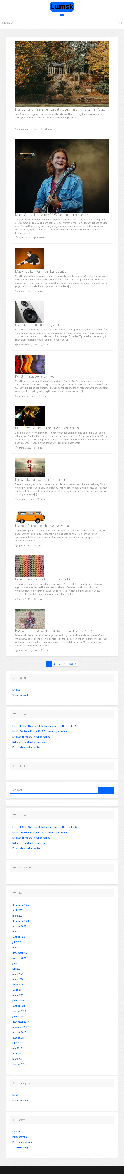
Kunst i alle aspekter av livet (34, 376)
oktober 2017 (19, 1032)
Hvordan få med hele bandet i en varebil (42, 526)
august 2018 (19, 1006)
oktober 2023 (19, 926)
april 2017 (17, 1053)
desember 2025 (20, 905)
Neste (72, 663)
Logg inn (16, 1131)
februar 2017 (19, 1064)
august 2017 (19, 1037)
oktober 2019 (19, 984)
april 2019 (17, 990)
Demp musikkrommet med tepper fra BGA (44, 579)
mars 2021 (18, 974)
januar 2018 (18, 1016)
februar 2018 (19, 1011)
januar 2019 (18, 1000)
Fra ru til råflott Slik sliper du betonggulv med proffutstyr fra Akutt (60, 109)
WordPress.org (20, 1147)
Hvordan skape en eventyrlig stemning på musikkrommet (54, 631)
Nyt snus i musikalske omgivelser (38, 325)
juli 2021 (16, 963)
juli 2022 (16, 942)
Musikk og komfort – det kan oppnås (40, 271)
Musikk (16, 689)
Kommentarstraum (22, 1142)
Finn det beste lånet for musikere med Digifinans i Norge (54, 428)
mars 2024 (18, 915)
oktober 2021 (19, 958)
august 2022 (19, 937)
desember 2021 (20, 953)
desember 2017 (20, 1022)
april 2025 (17, 910)
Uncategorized (20, 695)
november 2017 (20, 1027)
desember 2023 (20, 921)
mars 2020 (18, 979)
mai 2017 (17, 1048)
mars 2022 (18, 947)
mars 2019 (18, 995)
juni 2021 (17, 968)
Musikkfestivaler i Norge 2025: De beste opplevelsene (52, 215)
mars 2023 (18, 931)
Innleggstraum (20, 1137)
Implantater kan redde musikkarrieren (40, 479)
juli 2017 (16, 1043)
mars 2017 (18, 1059)
